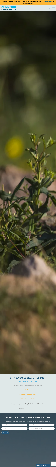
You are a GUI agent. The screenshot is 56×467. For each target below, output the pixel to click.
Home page (28, 389)
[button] (49, 8)
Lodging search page (28, 394)
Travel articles (28, 399)
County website (47, 1)
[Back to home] (8, 8)
